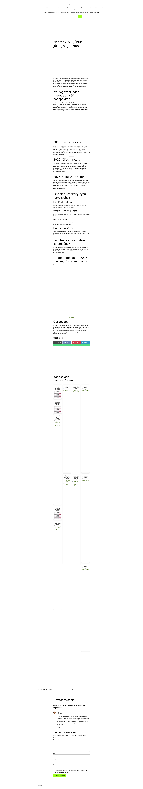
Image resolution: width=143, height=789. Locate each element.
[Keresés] (80, 16)
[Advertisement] (71, 28)
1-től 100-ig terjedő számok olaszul (51, 12)
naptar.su (71, 4)
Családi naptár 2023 (64, 12)
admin (58, 712)
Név (54, 753)
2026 (73, 691)
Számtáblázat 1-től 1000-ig (82, 12)
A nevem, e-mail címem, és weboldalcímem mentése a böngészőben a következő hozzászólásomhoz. (71, 771)
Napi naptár (72, 12)
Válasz (58, 727)
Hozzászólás (56, 739)
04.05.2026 (59, 713)
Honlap (55, 764)
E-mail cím (56, 759)
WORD (72, 317)
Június (50, 689)
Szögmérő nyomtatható (94, 12)
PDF (69, 317)
